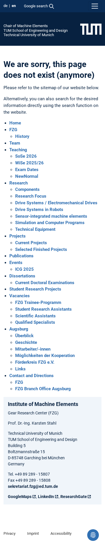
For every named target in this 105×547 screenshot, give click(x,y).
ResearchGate (73, 496)
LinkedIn (46, 496)
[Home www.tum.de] (91, 28)
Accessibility (60, 533)
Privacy (9, 533)
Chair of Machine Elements (26, 26)
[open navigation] (95, 6)
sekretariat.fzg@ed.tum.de (33, 486)
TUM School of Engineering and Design (36, 30)
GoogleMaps (20, 496)
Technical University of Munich (29, 35)
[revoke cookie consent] (93, 535)
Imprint (33, 533)
